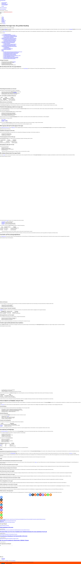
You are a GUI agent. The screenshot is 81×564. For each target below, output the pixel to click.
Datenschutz (3, 558)
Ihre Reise (70, 453)
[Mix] (45, 495)
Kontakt (3, 6)
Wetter (36, 462)
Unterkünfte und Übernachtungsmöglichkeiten (8, 42)
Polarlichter (15, 92)
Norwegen (5, 29)
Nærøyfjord (3, 223)
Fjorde (7, 220)
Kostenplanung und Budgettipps (6, 49)
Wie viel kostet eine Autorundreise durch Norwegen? (11, 52)
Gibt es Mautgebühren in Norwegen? (9, 56)
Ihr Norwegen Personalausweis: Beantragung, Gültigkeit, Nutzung (14, 540)
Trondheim (3, 120)
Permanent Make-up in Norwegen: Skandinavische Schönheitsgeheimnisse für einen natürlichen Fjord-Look (23, 531)
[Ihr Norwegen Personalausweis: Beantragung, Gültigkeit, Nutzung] (9, 538)
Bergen (5, 119)
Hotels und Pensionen (6, 43)
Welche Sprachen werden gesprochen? (9, 58)
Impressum (3, 559)
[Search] (0, 13)
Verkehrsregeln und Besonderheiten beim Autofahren (9, 45)
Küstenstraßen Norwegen (23, 519)
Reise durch (2, 404)
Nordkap (1, 426)
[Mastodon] (43, 495)
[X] (32, 495)
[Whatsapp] (48, 495)
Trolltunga (1, 425)
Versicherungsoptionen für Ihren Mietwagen (9, 40)
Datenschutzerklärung (9, 563)
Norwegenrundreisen (4, 4)
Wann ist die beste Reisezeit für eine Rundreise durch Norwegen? (12, 51)
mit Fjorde (3, 21)
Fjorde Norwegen (17, 519)
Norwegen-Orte (4, 3)
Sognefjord (3, 222)
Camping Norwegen (12, 519)
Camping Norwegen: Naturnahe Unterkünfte (9, 44)
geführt (3, 18)
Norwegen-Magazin (4, 2)
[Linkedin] (38, 495)
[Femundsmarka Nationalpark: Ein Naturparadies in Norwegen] (8, 534)
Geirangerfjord (4, 221)
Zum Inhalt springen (2, 0)
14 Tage (3, 17)
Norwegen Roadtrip (29, 519)
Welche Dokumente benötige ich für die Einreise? (10, 53)
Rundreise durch (3, 236)
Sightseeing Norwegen (42, 519)
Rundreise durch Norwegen (5, 127)
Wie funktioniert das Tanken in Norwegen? (9, 54)
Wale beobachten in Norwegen (6, 527)
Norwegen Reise (13, 453)
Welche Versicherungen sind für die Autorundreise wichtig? (12, 55)
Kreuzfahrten (3, 22)
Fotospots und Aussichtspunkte (8, 48)
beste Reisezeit (26, 68)
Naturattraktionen (6, 47)
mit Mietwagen (4, 20)
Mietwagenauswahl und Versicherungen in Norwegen (9, 38)
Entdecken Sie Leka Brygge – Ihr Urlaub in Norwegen (7, 522)
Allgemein (4, 23)
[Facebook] (30, 495)
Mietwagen (4, 31)
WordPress (7, 560)
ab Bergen (3, 19)
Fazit (3, 50)
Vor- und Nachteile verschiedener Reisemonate (10, 36)
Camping (1, 309)
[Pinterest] (40, 495)
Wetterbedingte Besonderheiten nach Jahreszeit (10, 35)
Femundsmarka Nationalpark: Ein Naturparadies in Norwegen (13, 535)
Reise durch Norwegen (4, 431)
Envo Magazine (13, 560)
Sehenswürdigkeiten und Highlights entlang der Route (9, 46)
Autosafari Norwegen (6, 519)
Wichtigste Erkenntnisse (7, 34)
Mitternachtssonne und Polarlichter (8, 37)
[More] (50, 495)
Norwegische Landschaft (35, 519)
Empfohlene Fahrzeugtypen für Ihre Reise (9, 39)
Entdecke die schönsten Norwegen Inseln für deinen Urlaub (8, 520)
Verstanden (3, 563)
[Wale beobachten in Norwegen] (4, 525)
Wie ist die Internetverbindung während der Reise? (10, 57)
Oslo (2, 119)
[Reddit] (35, 495)
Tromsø (6, 120)
